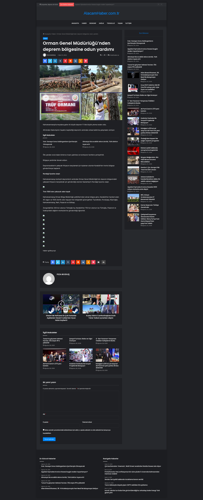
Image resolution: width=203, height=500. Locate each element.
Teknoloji (111, 23)
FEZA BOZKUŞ (51, 55)
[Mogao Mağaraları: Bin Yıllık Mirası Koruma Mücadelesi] (133, 160)
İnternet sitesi (87, 422)
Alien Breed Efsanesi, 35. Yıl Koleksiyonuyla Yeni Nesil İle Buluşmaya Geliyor (150, 76)
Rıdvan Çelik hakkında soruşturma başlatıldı (149, 149)
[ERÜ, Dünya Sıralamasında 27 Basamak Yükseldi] (133, 198)
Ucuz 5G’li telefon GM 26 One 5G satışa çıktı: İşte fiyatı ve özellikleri (150, 87)
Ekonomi (92, 23)
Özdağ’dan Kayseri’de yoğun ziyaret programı (150, 139)
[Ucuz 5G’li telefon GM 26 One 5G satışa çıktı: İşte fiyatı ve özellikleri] (133, 88)
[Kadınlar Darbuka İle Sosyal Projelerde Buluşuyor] (81, 355)
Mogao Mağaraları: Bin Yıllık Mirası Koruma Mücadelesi (149, 159)
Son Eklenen (144, 33)
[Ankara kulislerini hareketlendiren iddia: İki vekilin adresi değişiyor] (133, 180)
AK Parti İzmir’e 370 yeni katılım (52, 365)
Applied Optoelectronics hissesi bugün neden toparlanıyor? (143, 50)
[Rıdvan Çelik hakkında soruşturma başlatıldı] (133, 151)
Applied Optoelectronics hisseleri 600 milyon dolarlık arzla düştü (142, 188)
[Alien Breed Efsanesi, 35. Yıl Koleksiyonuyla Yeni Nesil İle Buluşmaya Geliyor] (133, 75)
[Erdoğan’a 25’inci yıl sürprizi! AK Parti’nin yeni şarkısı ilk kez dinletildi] (107, 355)
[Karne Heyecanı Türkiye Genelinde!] (133, 208)
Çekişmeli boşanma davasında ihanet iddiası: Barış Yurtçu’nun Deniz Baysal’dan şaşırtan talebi (150, 218)
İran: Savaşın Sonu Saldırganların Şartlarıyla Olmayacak (140, 42)
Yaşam (120, 23)
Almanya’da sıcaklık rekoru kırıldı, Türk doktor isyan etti (93, 4)
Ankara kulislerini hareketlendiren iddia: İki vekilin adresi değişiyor (150, 179)
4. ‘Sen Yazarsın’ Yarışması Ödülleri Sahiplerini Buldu (106, 340)
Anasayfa (75, 23)
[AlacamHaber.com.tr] (101, 13)
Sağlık (101, 23)
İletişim (128, 23)
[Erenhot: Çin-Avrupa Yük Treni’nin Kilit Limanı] (133, 170)
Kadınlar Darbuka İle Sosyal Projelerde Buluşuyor (80, 365)
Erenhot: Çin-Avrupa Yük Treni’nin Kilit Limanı (150, 168)
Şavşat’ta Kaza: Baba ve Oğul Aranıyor (80, 340)
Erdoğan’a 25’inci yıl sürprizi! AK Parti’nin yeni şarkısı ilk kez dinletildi (107, 366)
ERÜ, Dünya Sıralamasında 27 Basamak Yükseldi (148, 197)
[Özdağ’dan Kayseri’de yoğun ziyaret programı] (133, 141)
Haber (84, 23)
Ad (44, 414)
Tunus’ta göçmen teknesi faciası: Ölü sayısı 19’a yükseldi (53, 341)
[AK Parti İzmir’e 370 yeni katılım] (54, 355)
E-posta (46, 422)
